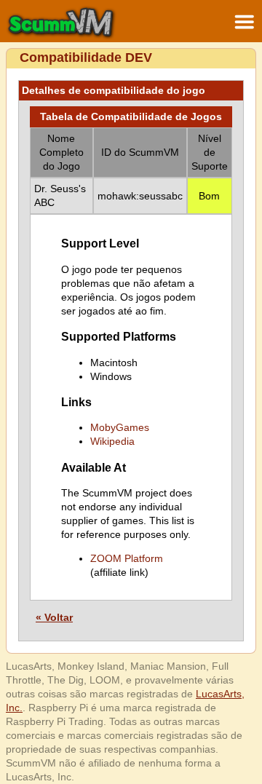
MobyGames (119, 427)
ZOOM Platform (126, 558)
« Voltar (54, 617)
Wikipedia (112, 441)
